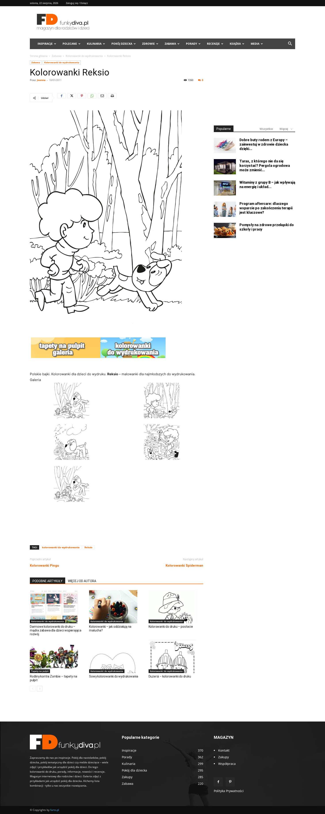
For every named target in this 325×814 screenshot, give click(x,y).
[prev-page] (32, 688)
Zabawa (170, 44)
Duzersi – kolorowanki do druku (170, 676)
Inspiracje (45, 44)
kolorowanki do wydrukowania (61, 547)
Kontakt (223, 750)
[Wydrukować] (112, 97)
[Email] (102, 97)
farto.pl (54, 810)
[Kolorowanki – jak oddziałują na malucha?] (116, 606)
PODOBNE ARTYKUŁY (47, 581)
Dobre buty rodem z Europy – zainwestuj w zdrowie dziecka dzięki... (263, 144)
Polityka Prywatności (229, 791)
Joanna (41, 80)
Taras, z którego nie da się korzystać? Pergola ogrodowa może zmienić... (264, 165)
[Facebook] (61, 97)
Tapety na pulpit (40, 671)
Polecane (70, 44)
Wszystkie (266, 129)
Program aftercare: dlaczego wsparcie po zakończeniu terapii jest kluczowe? (265, 208)
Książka (235, 44)
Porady (191, 44)
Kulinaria (94, 44)
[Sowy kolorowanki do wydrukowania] (116, 656)
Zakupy (223, 757)
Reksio (88, 547)
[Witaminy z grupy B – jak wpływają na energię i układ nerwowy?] (225, 188)
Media (255, 44)
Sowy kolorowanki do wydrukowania (113, 676)
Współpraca (227, 764)
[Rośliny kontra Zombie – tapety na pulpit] (57, 656)
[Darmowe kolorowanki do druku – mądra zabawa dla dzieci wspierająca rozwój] (57, 606)
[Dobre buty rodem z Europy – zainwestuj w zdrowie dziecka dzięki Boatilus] (225, 145)
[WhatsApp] (92, 97)
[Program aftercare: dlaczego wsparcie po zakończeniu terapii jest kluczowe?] (225, 209)
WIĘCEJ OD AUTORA (82, 581)
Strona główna (39, 56)
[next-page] (39, 688)
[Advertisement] (116, 530)
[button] (290, 44)
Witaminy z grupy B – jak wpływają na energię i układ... (267, 184)
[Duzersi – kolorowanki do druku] (176, 656)
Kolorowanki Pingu (44, 566)
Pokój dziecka (121, 44)
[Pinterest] (81, 97)
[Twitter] (71, 97)
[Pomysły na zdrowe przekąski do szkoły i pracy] (225, 230)
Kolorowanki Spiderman (184, 566)
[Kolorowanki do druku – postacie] (176, 606)
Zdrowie (148, 44)
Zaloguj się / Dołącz (77, 3)
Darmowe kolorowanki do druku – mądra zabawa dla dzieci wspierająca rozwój (55, 630)
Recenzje (213, 44)
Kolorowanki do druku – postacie (171, 626)
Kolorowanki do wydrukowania (84, 56)
